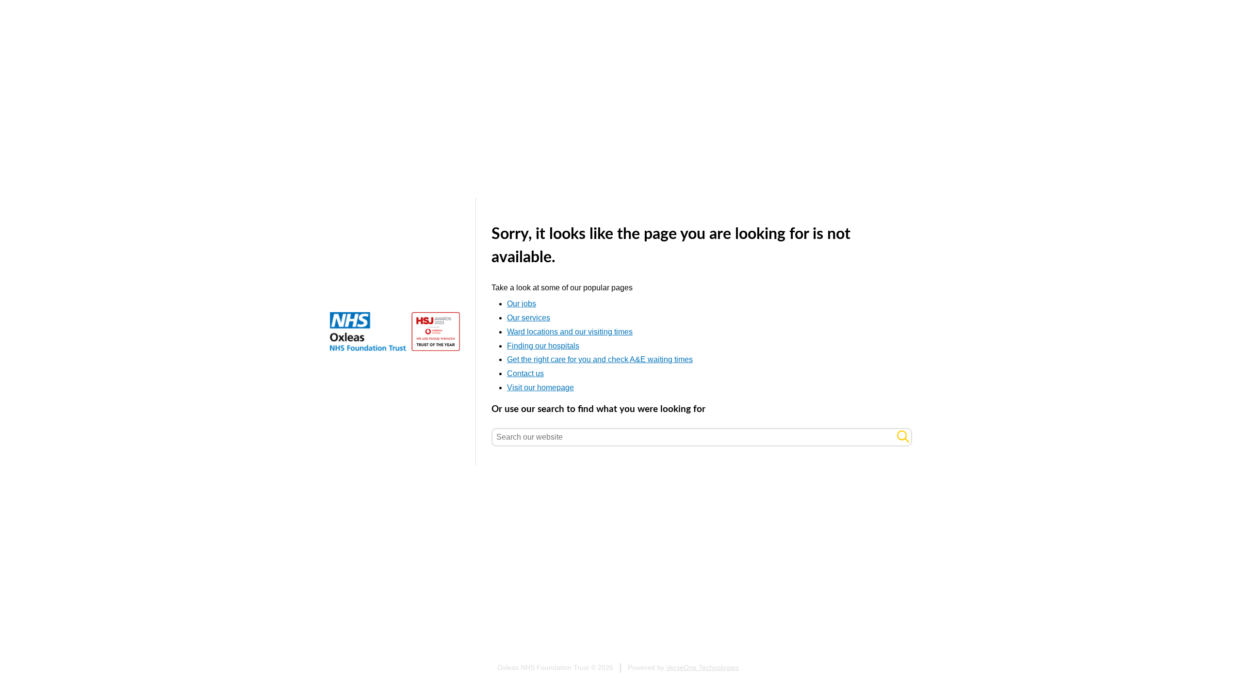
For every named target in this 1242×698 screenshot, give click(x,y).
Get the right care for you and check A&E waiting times (600, 359)
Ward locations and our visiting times (570, 332)
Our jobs (521, 304)
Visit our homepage (540, 387)
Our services (528, 318)
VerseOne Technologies (702, 667)
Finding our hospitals (543, 346)
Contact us (525, 373)
